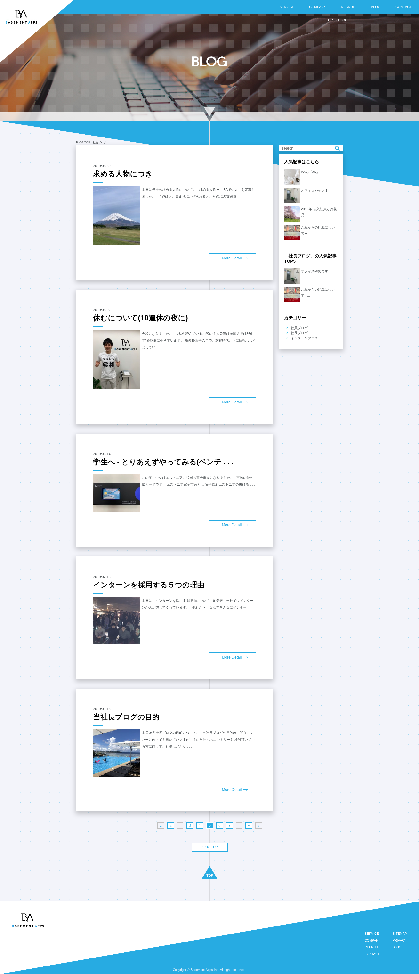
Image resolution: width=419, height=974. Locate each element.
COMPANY (372, 940)
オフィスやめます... (316, 191)
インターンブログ (304, 338)
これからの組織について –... (318, 230)
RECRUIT (372, 947)
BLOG (397, 947)
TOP (329, 20)
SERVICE (372, 933)
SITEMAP (400, 933)
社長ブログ (299, 333)
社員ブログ (299, 328)
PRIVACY (399, 940)
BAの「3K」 (310, 172)
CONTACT (372, 954)
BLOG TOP (83, 142)
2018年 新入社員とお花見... (319, 212)
